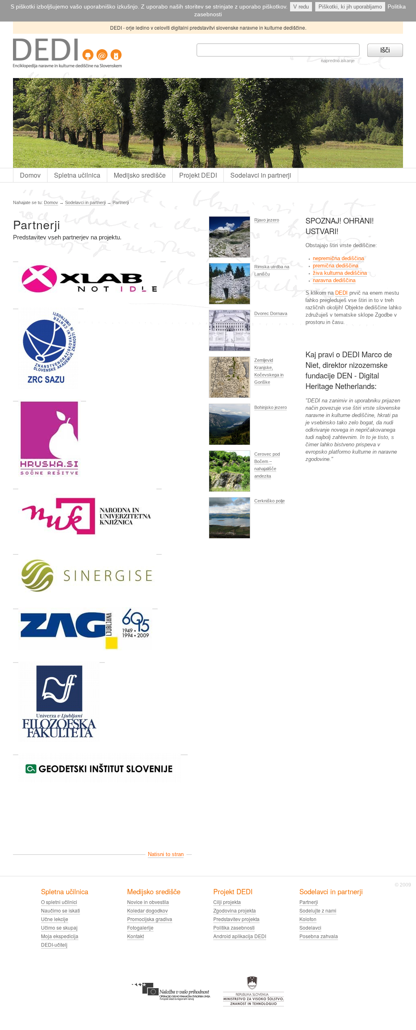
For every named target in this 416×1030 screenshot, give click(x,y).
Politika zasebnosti (234, 927)
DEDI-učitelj (54, 944)
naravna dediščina (334, 280)
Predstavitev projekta (236, 918)
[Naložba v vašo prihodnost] (171, 979)
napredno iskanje (338, 60)
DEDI (341, 293)
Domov (30, 175)
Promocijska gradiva (149, 918)
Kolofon (307, 918)
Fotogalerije (140, 927)
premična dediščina (335, 266)
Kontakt (135, 935)
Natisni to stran (166, 854)
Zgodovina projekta (234, 910)
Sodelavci (310, 927)
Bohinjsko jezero (270, 407)
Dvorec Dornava (270, 313)
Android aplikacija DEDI (239, 935)
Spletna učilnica (77, 175)
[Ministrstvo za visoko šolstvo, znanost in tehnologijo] (253, 979)
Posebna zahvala (318, 935)
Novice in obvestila (148, 901)
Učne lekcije (54, 918)
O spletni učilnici (59, 901)
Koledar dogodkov (147, 910)
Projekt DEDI (198, 175)
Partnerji (308, 901)
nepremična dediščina (338, 258)
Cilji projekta (227, 901)
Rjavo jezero (266, 219)
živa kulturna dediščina (340, 273)
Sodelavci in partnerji (260, 175)
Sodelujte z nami (317, 910)
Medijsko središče (140, 175)
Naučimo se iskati (60, 910)
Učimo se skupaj (59, 927)
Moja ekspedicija (59, 935)
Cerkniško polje (269, 500)
